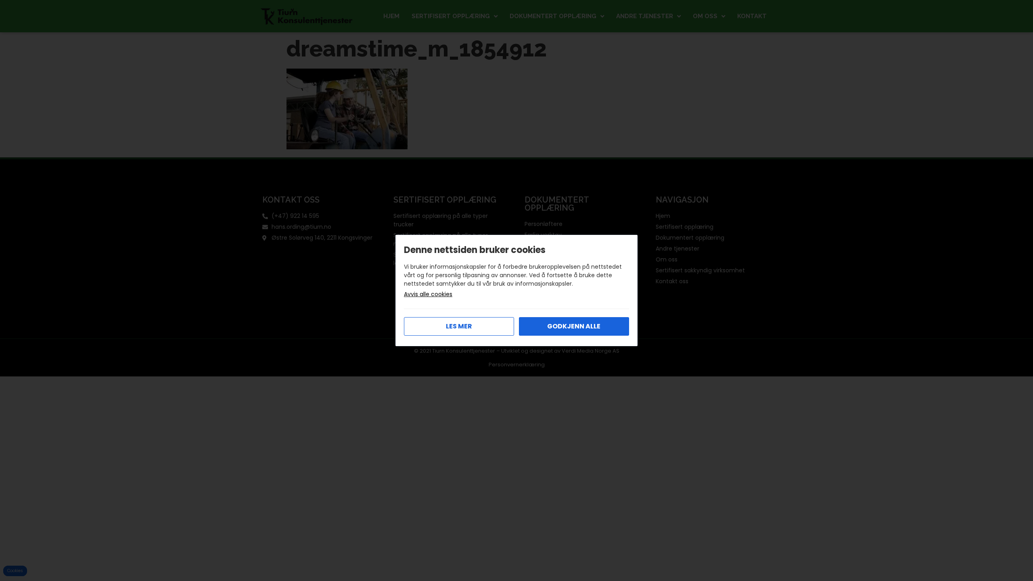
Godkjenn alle (573, 326)
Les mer (459, 326)
